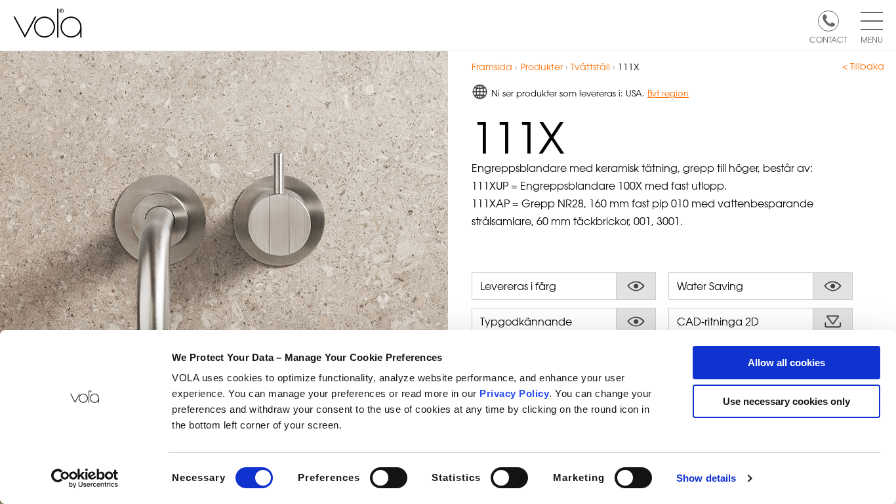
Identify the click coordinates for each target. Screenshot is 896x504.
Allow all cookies (786, 362)
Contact (828, 38)
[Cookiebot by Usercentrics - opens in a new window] (85, 478)
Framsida (492, 66)
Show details (706, 478)
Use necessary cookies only (786, 401)
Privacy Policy (514, 393)
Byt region (668, 92)
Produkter (541, 66)
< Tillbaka (863, 66)
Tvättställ (590, 66)
